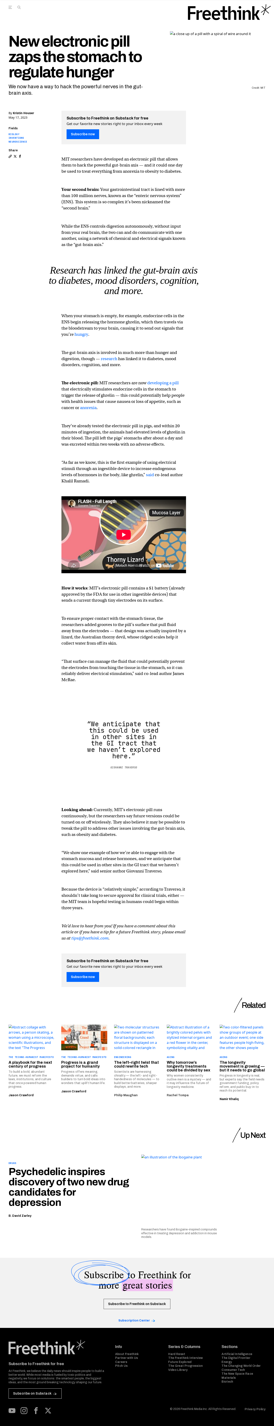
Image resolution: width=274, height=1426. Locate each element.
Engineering (122, 1057)
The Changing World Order (241, 1365)
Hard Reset (176, 1354)
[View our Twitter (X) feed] (48, 1410)
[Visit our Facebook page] (36, 1410)
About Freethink (127, 1354)
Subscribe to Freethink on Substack (137, 1304)
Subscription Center (134, 1320)
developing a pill (163, 383)
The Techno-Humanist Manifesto (31, 1057)
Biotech (227, 1381)
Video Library (178, 1369)
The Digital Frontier (236, 1358)
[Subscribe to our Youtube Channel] (12, 1410)
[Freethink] (229, 12)
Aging (170, 1057)
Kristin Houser (23, 113)
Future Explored (179, 1362)
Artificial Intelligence (237, 1354)
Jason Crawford (21, 1095)
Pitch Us (121, 1365)
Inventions (16, 137)
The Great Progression (185, 1365)
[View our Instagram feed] (24, 1410)
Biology (14, 134)
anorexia (88, 407)
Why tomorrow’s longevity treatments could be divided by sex (188, 1066)
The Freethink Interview (185, 1358)
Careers (121, 1362)
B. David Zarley (20, 1215)
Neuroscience (18, 141)
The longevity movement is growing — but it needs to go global (242, 1066)
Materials (229, 1377)
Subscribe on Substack (32, 1393)
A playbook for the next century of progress (30, 1064)
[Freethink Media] (57, 1347)
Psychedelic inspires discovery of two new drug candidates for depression (69, 1187)
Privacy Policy (255, 1409)
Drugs (12, 1163)
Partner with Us (126, 1358)
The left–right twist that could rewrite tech (136, 1064)
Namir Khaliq (229, 1099)
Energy (227, 1362)
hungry (81, 334)
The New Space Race (237, 1373)
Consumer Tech (233, 1369)
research (109, 358)
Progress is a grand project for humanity (80, 1064)
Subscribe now (83, 134)
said (150, 474)
